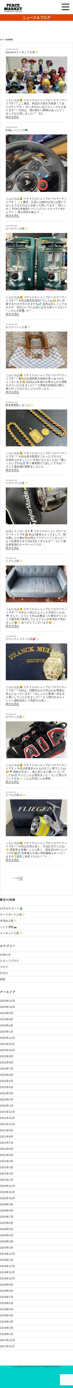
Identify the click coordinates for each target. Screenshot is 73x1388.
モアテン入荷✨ (15, 716)
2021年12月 (7, 1111)
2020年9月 (6, 1204)
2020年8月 (6, 1210)
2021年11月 (7, 1117)
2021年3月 (6, 1167)
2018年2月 (6, 1327)
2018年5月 (6, 1309)
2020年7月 (6, 1216)
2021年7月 (6, 1142)
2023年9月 (6, 1013)
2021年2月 (6, 1173)
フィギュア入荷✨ (11, 933)
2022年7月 (6, 1068)
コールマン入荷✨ (16, 228)
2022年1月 (6, 1105)
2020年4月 (6, 1235)
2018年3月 (6, 1321)
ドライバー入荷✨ (16, 482)
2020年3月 (6, 1241)
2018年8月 (6, 1290)
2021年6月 (6, 1148)
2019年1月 (6, 1259)
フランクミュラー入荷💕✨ (22, 638)
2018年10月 (7, 1278)
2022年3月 (6, 1093)
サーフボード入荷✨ (12, 914)
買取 (2, 979)
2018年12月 (7, 1266)
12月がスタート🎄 (11, 908)
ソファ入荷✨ (13, 560)
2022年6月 (6, 1074)
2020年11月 (7, 1192)
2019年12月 (7, 1253)
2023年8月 (6, 1019)
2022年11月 (7, 1043)
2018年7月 (6, 1296)
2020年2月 (6, 1247)
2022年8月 (6, 1062)
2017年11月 (7, 1346)
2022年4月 (6, 1087)
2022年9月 (6, 1056)
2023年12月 (7, 1000)
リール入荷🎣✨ (15, 794)
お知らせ (5, 954)
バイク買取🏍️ (8, 926)
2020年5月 (6, 1229)
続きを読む (12, 117)
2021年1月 (6, 1179)
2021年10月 (7, 1124)
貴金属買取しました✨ (19, 405)
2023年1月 (6, 1031)
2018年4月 (6, 1315)
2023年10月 (7, 1006)
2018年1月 (6, 1333)
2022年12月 (7, 1037)
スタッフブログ (9, 960)
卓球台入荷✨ (8, 920)
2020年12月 (7, 1185)
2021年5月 (6, 1155)
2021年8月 (6, 1136)
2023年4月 (6, 1025)
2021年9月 (6, 1130)
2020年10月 (7, 1198)
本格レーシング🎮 (16, 130)
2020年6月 (6, 1222)
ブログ (4, 966)
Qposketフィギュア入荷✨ (21, 52)
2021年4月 (6, 1161)
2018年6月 (6, 1303)
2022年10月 (7, 1050)
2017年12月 (7, 1340)
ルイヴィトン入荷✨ (18, 327)
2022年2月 (6, 1099)
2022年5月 (6, 1080)
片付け (4, 973)
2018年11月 (7, 1272)
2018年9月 (6, 1284)
